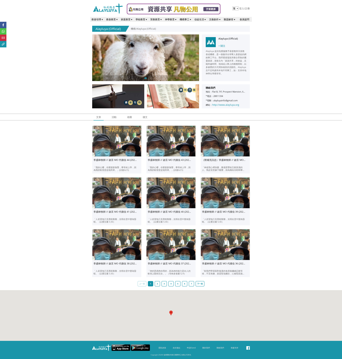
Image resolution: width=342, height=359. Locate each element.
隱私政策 (162, 348)
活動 (114, 117)
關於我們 (206, 348)
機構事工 (184, 19)
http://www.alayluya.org (225, 104)
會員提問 (244, 19)
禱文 (145, 117)
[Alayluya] (108, 8)
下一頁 (200, 283)
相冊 (129, 117)
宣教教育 (155, 19)
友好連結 (176, 348)
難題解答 (228, 19)
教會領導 (96, 19)
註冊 (247, 8)
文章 (98, 117)
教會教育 (111, 19)
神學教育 (170, 19)
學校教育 (140, 19)
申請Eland (191, 348)
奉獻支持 (234, 348)
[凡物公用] (173, 9)
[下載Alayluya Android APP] (140, 347)
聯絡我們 (220, 348)
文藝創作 (214, 19)
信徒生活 (199, 19)
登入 (242, 8)
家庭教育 (126, 19)
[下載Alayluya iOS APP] (121, 347)
